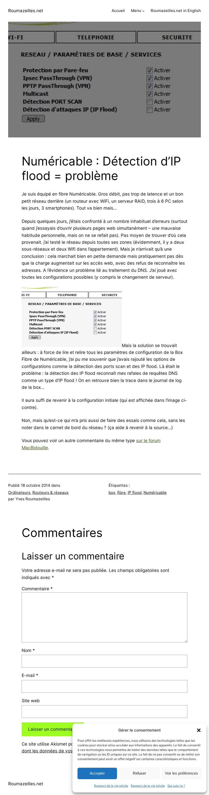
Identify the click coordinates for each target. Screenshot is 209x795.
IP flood (134, 492)
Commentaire (37, 588)
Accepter (97, 773)
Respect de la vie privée (111, 786)
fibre (121, 492)
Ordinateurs (19, 492)
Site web (31, 700)
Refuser (139, 773)
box (112, 492)
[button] (198, 730)
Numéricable (155, 492)
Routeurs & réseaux (50, 492)
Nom (28, 650)
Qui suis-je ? (176, 786)
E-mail (30, 675)
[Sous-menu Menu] (143, 11)
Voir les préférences (181, 773)
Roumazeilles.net (25, 10)
